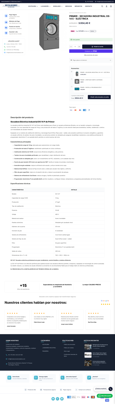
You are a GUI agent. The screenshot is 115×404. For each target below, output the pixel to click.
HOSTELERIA (32, 6)
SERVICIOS (68, 6)
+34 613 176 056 (10, 46)
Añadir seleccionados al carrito (99, 97)
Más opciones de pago (91, 55)
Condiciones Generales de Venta (70, 355)
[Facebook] (53, 398)
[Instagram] (57, 398)
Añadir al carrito (98, 46)
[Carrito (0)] (110, 6)
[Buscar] (102, 6)
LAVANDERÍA (45, 6)
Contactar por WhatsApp (12, 49)
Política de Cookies (69, 347)
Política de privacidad (69, 344)
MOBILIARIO (57, 6)
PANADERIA (45, 351)
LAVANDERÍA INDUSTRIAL (49, 347)
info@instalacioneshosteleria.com (14, 52)
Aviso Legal (67, 351)
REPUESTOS (78, 6)
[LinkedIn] (62, 398)
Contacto (88, 6)
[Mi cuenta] (106, 6)
